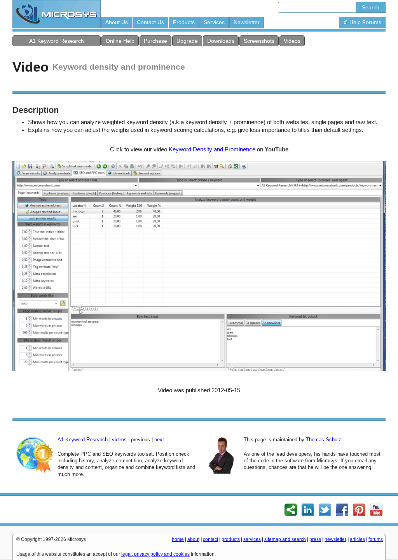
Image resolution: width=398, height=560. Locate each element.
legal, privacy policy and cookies (155, 554)
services (252, 539)
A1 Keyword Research (56, 41)
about (193, 539)
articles (357, 539)
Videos (292, 41)
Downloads (220, 41)
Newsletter (247, 22)
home (178, 539)
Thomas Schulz (323, 439)
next (159, 439)
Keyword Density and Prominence (212, 149)
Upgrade (187, 41)
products (231, 539)
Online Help (120, 41)
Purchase (155, 41)
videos (119, 439)
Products (184, 22)
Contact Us (150, 22)
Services (214, 22)
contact (210, 539)
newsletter (335, 539)
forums (375, 539)
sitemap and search (285, 539)
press (315, 539)
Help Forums (365, 22)
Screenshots (259, 41)
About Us (116, 22)
